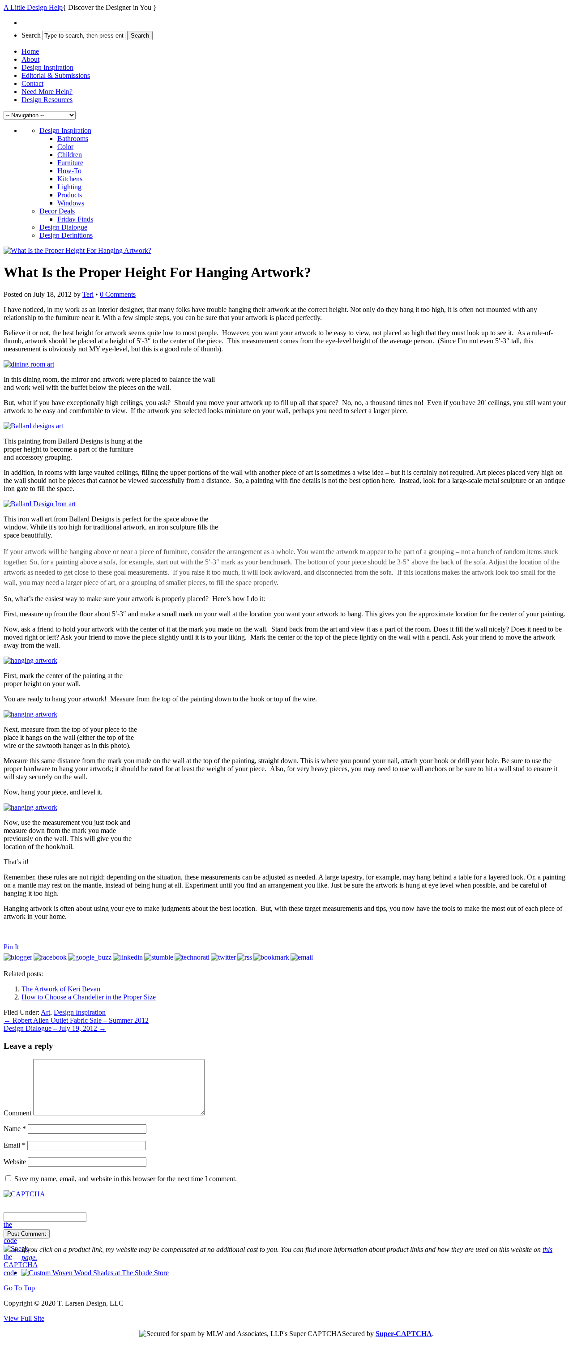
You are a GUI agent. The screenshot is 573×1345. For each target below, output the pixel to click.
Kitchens (69, 179)
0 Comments (118, 294)
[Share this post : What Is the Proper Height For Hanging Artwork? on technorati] (192, 957)
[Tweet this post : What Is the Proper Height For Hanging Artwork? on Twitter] (223, 957)
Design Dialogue (63, 227)
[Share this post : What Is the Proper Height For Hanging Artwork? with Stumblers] (158, 957)
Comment (17, 1113)
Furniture (70, 163)
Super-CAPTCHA (404, 1333)
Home (30, 51)
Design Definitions (66, 235)
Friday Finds (75, 219)
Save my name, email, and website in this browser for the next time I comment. (125, 1179)
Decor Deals (57, 211)
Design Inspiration (47, 67)
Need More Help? (47, 91)
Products (69, 195)
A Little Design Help (33, 7)
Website (15, 1162)
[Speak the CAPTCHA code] (21, 1273)
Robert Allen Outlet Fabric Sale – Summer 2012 (76, 1020)
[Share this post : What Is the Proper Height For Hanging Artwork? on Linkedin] (128, 957)
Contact (32, 83)
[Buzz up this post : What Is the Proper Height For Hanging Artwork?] (89, 957)
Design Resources (47, 99)
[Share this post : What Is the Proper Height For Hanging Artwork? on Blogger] (18, 957)
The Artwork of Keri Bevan (60, 989)
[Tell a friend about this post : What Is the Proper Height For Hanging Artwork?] (302, 957)
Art (45, 1012)
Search (31, 35)
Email (15, 1145)
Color (65, 146)
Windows (70, 203)
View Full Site (24, 1318)
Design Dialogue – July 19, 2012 (55, 1028)
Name (15, 1128)
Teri (88, 294)
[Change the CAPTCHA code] (21, 1240)
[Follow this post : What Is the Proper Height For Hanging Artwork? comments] (244, 957)
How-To (69, 171)
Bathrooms (72, 138)
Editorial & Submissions (55, 75)
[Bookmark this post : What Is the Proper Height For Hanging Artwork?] (271, 957)
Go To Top (19, 1288)
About (30, 59)
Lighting (69, 187)
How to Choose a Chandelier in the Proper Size (88, 997)
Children (69, 154)
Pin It (11, 947)
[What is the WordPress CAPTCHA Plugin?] (24, 1194)
